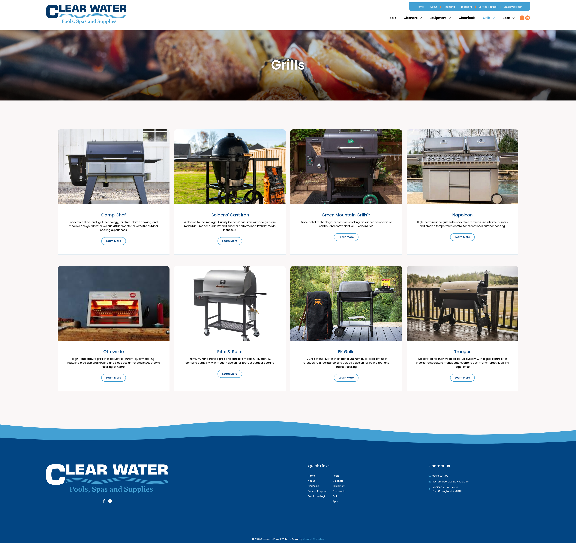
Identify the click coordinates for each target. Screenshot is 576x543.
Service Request (488, 7)
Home (420, 7)
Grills (486, 18)
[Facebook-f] (522, 17)
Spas (506, 18)
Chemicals (467, 18)
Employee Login (513, 7)
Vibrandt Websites (313, 539)
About (433, 7)
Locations (466, 7)
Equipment (438, 18)
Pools (392, 18)
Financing (449, 7)
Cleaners (411, 18)
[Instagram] (527, 17)
